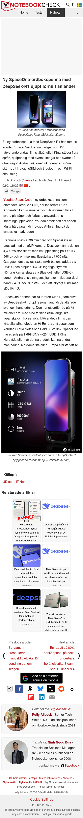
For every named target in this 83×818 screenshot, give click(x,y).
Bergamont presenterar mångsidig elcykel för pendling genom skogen (23, 658)
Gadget (15, 191)
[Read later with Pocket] (72, 688)
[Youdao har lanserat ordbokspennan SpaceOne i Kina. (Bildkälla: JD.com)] (41, 109)
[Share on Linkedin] (41, 697)
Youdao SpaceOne (17, 199)
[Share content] (10, 689)
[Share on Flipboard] (31, 697)
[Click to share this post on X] (51, 688)
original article (60, 709)
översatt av (30, 180)
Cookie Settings (41, 799)
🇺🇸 (21, 185)
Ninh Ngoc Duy (59, 742)
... (78, 12)
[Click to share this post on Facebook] (19, 689)
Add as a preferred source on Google (45, 677)
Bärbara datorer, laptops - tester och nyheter (34, 778)
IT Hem (21, 481)
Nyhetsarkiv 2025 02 (30, 782)
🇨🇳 (26, 185)
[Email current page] (52, 697)
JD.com (8, 481)
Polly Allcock (42, 714)
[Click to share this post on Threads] (30, 689)
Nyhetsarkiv (9, 782)
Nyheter (55, 12)
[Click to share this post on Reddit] (61, 688)
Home (24, 12)
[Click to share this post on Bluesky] (40, 689)
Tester (39, 12)
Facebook (71, 765)
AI (6, 191)
